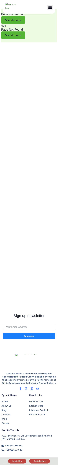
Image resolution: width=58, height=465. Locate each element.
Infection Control (38, 410)
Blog (3, 410)
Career (5, 423)
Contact (6, 414)
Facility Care (36, 401)
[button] (50, 7)
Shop (4, 418)
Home (4, 401)
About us (6, 405)
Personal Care (37, 414)
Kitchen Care (36, 405)
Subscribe (29, 336)
